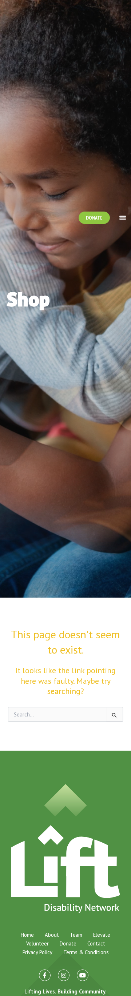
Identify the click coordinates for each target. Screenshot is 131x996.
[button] (122, 217)
